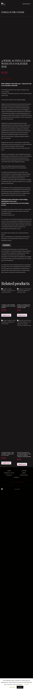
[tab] (6, 245)
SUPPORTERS (24, 475)
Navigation (26, 4)
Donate (16, 477)
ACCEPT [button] (20, 687)
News (24, 473)
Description (6, 245)
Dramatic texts (9, 473)
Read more (6, 315)
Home (9, 470)
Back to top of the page (17, 482)
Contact (9, 475)
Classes (24, 470)
